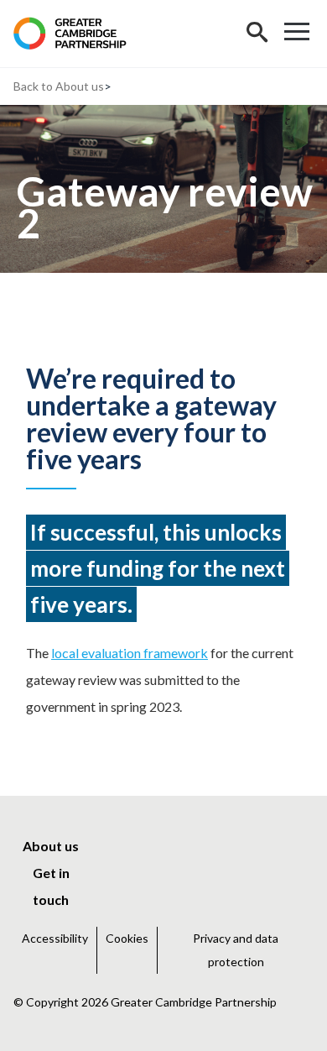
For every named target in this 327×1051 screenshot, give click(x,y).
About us (79, 86)
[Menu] (297, 33)
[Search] (256, 33)
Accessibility (55, 938)
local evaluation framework (129, 653)
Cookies (127, 938)
